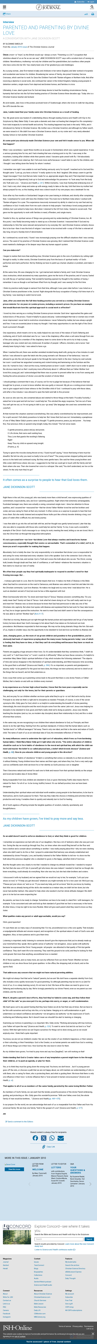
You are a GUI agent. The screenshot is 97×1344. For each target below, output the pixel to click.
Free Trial (68, 1300)
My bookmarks (70, 1262)
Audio (36, 1278)
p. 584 (46, 665)
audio (43, 1285)
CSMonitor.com (40, 1314)
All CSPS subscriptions (73, 1310)
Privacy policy (78, 1326)
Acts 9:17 (39, 614)
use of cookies (20, 1336)
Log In (92, 2)
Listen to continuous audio (54, 1250)
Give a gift (69, 1304)
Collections (38, 1275)
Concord (68, 1275)
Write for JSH (8, 1297)
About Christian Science (43, 1294)
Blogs (36, 1268)
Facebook (6, 1314)
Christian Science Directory (75, 1268)
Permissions (88, 1326)
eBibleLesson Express (73, 1272)
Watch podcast (42, 1282)
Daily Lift (37, 1310)
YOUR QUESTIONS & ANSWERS (77, 1170)
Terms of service (65, 1326)
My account (69, 1294)
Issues (36, 1262)
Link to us (6, 1304)
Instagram (7, 1317)
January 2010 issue (19, 47)
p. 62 (11, 752)
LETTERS (56, 1167)
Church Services (40, 1300)
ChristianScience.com (42, 1297)
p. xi (10, 1080)
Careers (6, 1310)
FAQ (4, 1307)
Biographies (38, 1272)
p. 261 (40, 183)
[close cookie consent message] (93, 1334)
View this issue (14, 1169)
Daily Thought (70, 1278)
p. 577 (79, 1108)
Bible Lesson (38, 1304)
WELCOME (37, 1169)
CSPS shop (69, 1307)
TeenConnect (39, 1265)
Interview (8, 22)
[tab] (17, 1259)
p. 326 (47, 1026)
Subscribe (80, 2)
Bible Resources (40, 1307)
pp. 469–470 (54, 1099)
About (5, 1294)
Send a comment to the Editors (20, 1122)
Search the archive (72, 1265)
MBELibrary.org (39, 1317)
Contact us (7, 1300)
